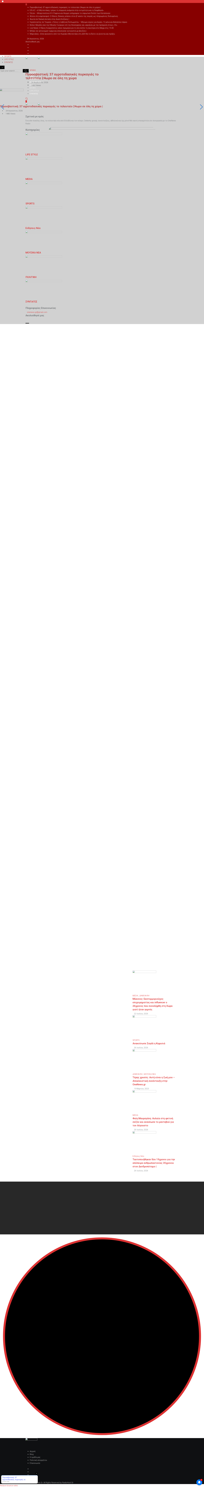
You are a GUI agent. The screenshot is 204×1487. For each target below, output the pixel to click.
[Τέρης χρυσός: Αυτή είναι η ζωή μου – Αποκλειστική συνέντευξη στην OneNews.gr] (144, 1061)
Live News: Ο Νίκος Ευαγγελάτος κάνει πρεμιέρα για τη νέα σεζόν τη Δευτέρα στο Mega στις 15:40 (72, 28)
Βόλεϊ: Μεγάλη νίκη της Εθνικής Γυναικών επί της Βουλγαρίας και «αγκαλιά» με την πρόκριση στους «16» (73, 25)
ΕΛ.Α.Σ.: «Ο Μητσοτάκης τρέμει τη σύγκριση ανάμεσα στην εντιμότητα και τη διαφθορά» (67, 10)
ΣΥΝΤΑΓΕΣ (34, 94)
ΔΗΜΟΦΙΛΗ (144, 996)
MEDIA (135, 996)
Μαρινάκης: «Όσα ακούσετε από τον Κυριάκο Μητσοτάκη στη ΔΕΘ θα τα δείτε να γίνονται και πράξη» (72, 34)
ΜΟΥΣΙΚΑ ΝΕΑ (150, 1074)
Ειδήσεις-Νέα (138, 1156)
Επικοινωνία (35, 1463)
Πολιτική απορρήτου (38, 1460)
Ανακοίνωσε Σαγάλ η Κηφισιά (149, 1043)
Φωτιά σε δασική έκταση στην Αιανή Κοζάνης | (49, 19)
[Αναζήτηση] (27, 98)
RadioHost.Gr (67, 1482)
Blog (32, 1454)
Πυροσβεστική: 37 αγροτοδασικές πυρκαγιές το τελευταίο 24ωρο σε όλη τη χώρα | (65, 7)
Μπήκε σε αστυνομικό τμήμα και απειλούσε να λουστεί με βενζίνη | (58, 31)
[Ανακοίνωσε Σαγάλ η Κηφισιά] (144, 1027)
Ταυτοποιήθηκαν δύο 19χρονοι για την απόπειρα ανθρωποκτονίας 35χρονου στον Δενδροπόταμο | (154, 1163)
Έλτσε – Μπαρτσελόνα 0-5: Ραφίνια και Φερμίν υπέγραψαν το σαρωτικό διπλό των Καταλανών (70, 13)
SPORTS (136, 1040)
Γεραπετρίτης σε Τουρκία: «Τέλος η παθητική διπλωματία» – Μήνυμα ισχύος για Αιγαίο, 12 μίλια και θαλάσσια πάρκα (78, 22)
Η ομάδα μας (35, 1457)
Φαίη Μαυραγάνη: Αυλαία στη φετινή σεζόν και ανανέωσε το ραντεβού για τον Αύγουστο (153, 1122)
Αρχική (32, 1451)
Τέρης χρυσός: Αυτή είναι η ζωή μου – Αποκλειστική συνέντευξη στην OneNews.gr (154, 1081)
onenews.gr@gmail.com (37, 312)
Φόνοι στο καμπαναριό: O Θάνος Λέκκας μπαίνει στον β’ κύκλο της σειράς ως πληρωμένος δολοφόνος (74, 16)
